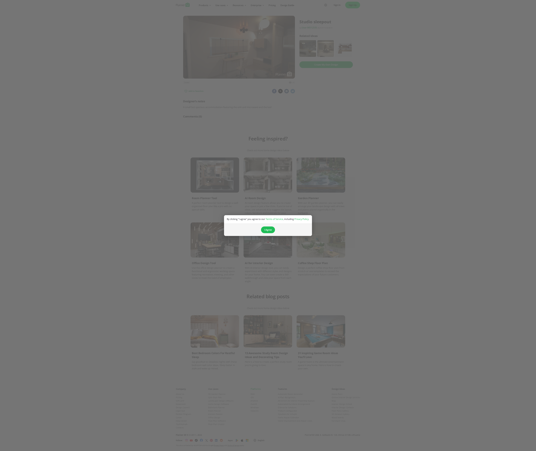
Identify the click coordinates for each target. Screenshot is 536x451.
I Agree (268, 229)
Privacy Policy (301, 219)
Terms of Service (274, 219)
